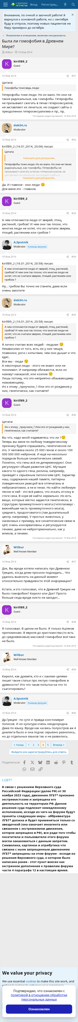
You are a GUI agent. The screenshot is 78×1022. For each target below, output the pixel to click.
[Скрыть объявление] (72, 15)
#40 (74, 713)
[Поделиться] (67, 76)
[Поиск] (73, 4)
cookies (31, 981)
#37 (74, 561)
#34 (74, 256)
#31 (74, 76)
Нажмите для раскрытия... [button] (39, 158)
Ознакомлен (39, 1009)
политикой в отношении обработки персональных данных (39, 997)
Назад (20, 745)
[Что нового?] (65, 4)
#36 (74, 415)
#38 (74, 622)
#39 (74, 669)
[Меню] (5, 5)
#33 (74, 213)
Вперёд (57, 745)
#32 (74, 139)
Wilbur (9, 52)
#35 (74, 314)
